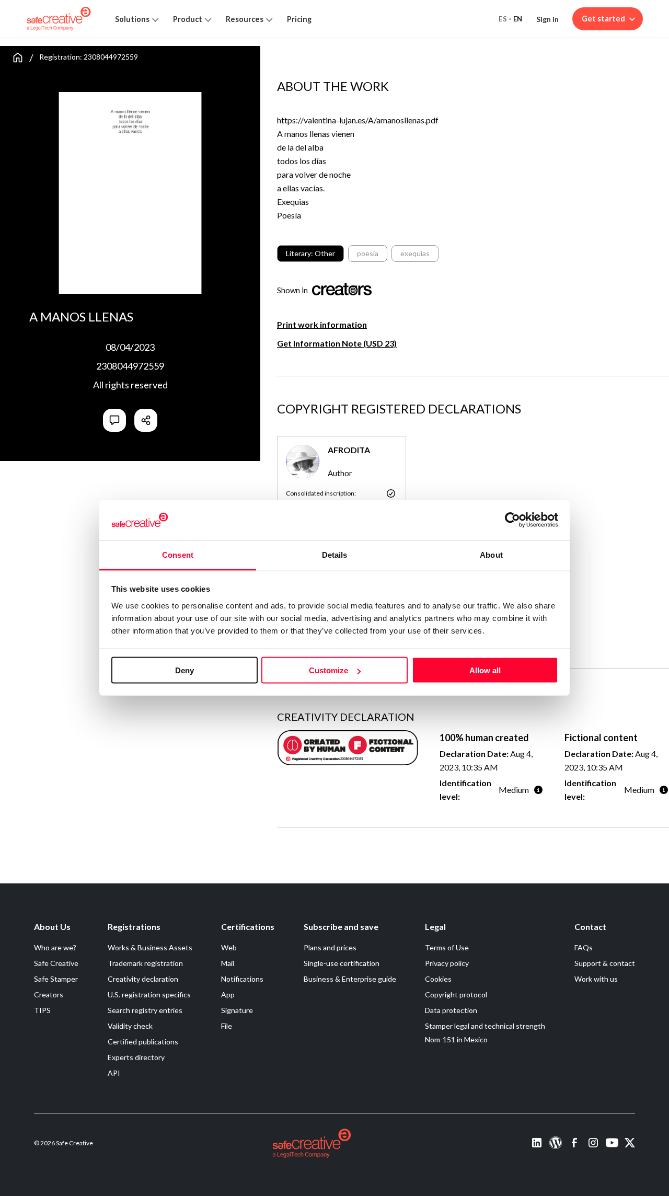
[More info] (538, 790)
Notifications (242, 978)
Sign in (547, 19)
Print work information (322, 324)
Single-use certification (341, 963)
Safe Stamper (56, 978)
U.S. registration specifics (149, 994)
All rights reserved (130, 384)
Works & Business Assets (150, 947)
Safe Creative (56, 963)
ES (503, 19)
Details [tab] (335, 554)
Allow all (485, 670)
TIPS (42, 1010)
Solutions (132, 19)
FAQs (583, 947)
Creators (48, 994)
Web (229, 947)
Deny (184, 670)
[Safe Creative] (58, 19)
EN (518, 19)
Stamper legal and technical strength (485, 1025)
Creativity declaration (143, 978)
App (228, 994)
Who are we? (55, 947)
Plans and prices (330, 947)
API (114, 1072)
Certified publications (143, 1041)
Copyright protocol (456, 994)
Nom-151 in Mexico (456, 1039)
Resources (244, 19)
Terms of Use (447, 947)
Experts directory (136, 1057)
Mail (227, 963)
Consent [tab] (177, 554)
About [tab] (491, 554)
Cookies (438, 978)
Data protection (451, 1010)
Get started (603, 18)
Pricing (299, 19)
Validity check (130, 1025)
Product (187, 19)
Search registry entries (145, 1010)
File (226, 1025)
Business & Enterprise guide (350, 978)
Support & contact (604, 963)
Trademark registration (145, 963)
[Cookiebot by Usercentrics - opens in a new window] (512, 520)
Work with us (596, 978)
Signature (237, 1010)
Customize (328, 670)
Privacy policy (447, 963)
